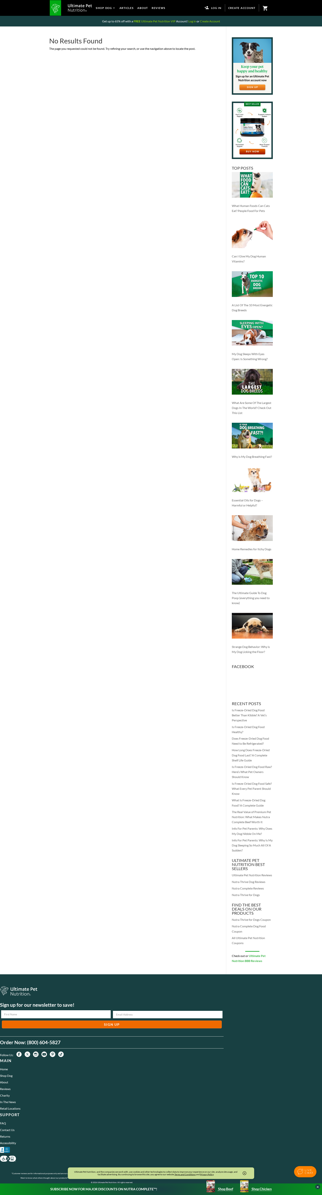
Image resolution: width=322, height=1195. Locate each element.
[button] (305, 1171)
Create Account (210, 21)
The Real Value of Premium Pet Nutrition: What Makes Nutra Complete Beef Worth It (251, 817)
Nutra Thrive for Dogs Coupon (251, 919)
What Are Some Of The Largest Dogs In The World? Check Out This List (251, 408)
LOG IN (216, 8)
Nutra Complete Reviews (248, 888)
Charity (5, 1095)
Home (4, 1069)
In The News (8, 1102)
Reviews (5, 1089)
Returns (5, 1136)
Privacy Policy (207, 1174)
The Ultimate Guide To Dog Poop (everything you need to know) (251, 598)
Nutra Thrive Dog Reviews (248, 882)
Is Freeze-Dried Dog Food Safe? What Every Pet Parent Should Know (252, 788)
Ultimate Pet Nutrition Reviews (252, 875)
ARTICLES (126, 8)
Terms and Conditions (185, 1174)
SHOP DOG (104, 8)
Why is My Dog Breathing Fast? (252, 456)
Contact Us (7, 1130)
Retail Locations (10, 1108)
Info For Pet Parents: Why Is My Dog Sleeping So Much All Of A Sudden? (252, 845)
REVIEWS (158, 8)
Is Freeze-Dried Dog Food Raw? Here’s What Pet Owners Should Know (252, 772)
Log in (192, 21)
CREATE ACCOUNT (242, 8)
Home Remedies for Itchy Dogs (251, 549)
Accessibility (8, 1143)
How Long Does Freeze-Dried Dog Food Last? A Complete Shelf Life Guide (251, 755)
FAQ (3, 1123)
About (4, 1082)
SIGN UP (112, 1024)
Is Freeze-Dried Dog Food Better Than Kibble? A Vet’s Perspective (249, 715)
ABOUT (142, 8)
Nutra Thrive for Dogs (246, 895)
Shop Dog (6, 1075)
